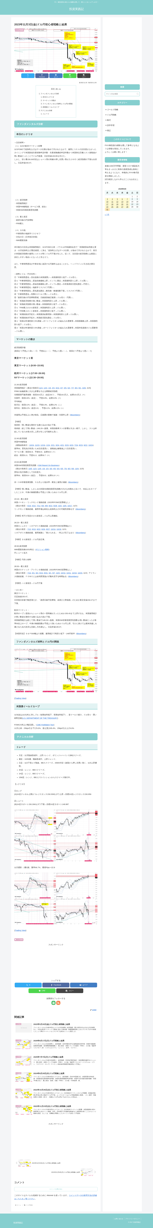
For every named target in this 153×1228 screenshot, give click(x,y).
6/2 (69, 388)
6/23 (71, 445)
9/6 (72, 469)
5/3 (58, 469)
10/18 (59, 529)
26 (117, 207)
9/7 (53, 573)
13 (122, 202)
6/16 (29, 506)
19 (117, 204)
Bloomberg (75, 415)
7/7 (72, 388)
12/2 (45, 388)
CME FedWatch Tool (45, 725)
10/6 (84, 388)
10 (107, 202)
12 (117, 202)
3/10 (57, 388)
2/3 (53, 388)
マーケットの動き (49, 100)
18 (112, 204)
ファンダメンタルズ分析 (50, 94)
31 (107, 209)
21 (127, 204)
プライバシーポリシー (132, 1219)
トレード (46, 114)
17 (107, 204)
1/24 (48, 445)
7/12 (38, 506)
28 (127, 207)
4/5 (54, 469)
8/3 (69, 469)
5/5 (65, 388)
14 (127, 202)
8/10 (41, 573)
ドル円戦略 (20, 939)
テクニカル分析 (46, 110)
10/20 (80, 573)
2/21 (53, 445)
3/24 (57, 445)
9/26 (43, 529)
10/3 (58, 573)
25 (112, 207)
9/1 (79, 388)
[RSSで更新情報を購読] (58, 1003)
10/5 (30, 469)
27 (122, 207)
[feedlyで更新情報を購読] (53, 1003)
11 (112, 202)
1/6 (49, 388)
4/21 (62, 445)
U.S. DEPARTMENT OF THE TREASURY (39, 718)
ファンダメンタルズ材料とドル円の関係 (58, 104)
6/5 (61, 469)
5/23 (67, 445)
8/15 (34, 529)
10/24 (31, 445)
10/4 (77, 469)
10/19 (74, 573)
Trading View (20, 698)
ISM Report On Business (48, 465)
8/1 (33, 573)
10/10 (53, 529)
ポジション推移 (42, 549)
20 (122, 204)
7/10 (29, 573)
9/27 (48, 529)
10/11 (68, 573)
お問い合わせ (118, 1219)
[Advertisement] (56, 181)
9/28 (55, 506)
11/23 (37, 445)
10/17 (69, 506)
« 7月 (107, 215)
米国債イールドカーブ (51, 107)
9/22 (85, 445)
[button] (84, 75)
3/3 (51, 469)
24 (107, 207)
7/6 (65, 469)
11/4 (41, 388)
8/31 (46, 573)
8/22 (50, 506)
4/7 (61, 388)
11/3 (35, 469)
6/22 (34, 506)
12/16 (42, 445)
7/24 (76, 445)
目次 (53, 89)
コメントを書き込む (55, 1189)
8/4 (76, 388)
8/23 (81, 445)
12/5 (39, 469)
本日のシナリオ (48, 97)
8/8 (46, 506)
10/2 (60, 506)
